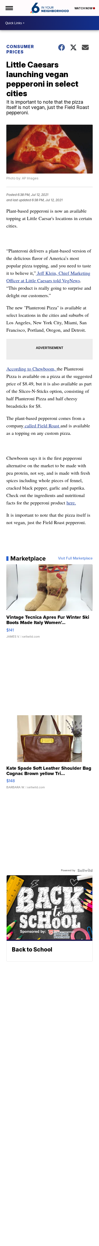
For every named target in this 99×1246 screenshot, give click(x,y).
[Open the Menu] (9, 8)
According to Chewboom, (31, 368)
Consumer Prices (20, 49)
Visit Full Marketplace (75, 558)
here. (71, 502)
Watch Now (83, 8)
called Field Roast (41, 425)
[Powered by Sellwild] (85, 870)
